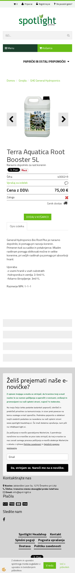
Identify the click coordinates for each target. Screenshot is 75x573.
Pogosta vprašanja (51, 540)
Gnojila (23, 80)
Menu (10, 48)
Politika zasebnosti (47, 546)
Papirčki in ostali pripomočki (44, 61)
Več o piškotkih (64, 565)
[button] (63, 119)
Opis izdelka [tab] (17, 226)
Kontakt (55, 534)
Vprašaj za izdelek (17, 183)
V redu (49, 565)
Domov (11, 80)
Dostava (25, 546)
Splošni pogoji (25, 540)
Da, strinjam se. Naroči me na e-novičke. (37, 468)
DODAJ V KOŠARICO (37, 217)
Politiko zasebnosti (32, 444)
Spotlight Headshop (32, 534)
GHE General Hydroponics (45, 80)
